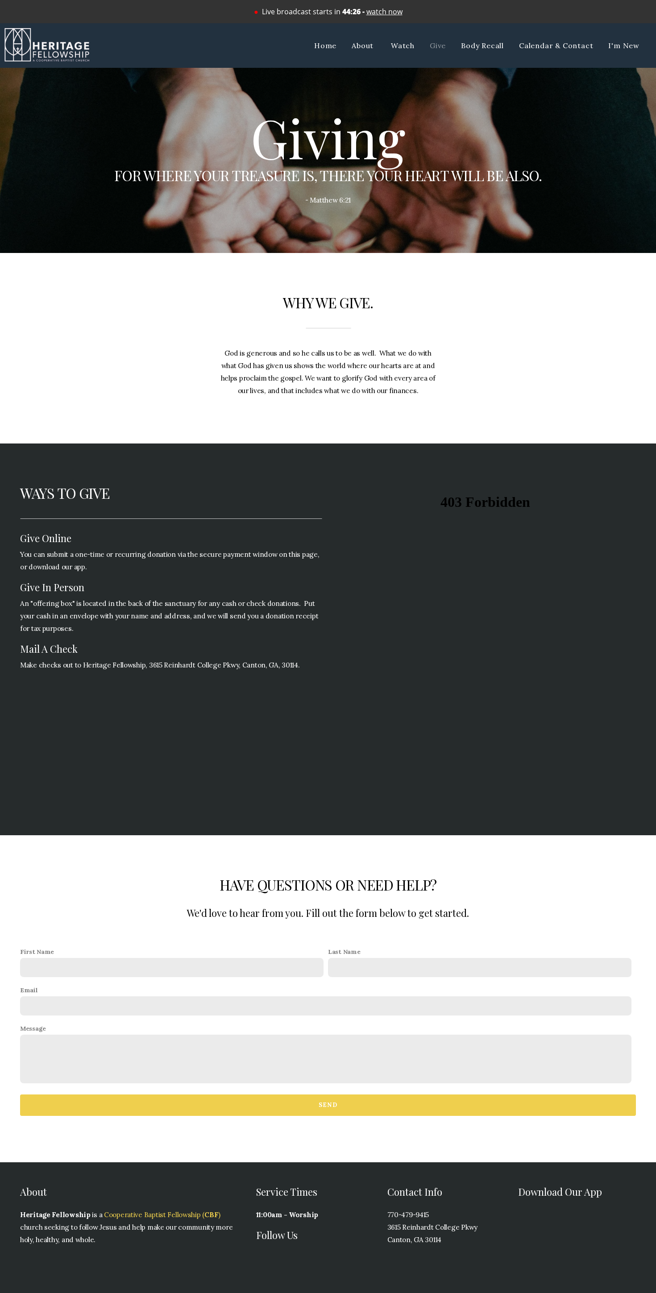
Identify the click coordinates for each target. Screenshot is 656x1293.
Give (438, 45)
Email (29, 990)
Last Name (344, 952)
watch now (384, 12)
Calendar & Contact (556, 45)
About (364, 45)
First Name (37, 952)
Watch (403, 45)
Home (325, 45)
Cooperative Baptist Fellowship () (162, 1214)
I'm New (623, 45)
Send (328, 1105)
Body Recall (482, 45)
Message (33, 1028)
